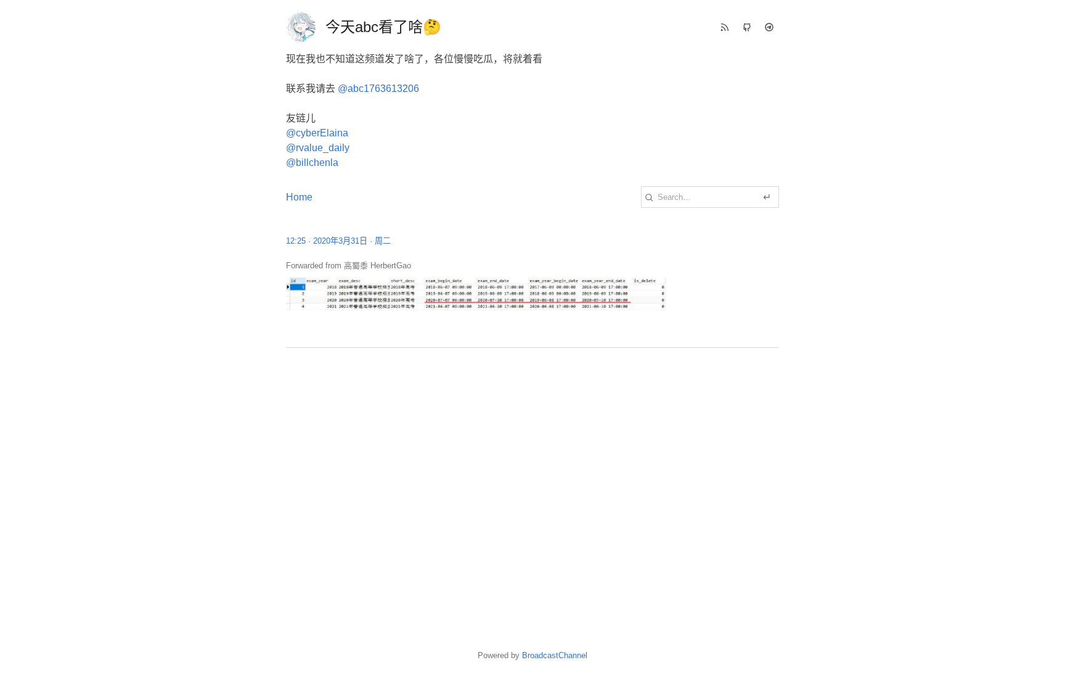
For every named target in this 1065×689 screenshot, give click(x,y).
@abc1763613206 (378, 88)
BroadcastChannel (554, 655)
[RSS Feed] (725, 27)
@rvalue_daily (317, 147)
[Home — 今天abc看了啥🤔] (301, 27)
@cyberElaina (317, 133)
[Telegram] (769, 27)
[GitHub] (747, 27)
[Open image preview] (532, 294)
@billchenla (312, 162)
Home (299, 197)
